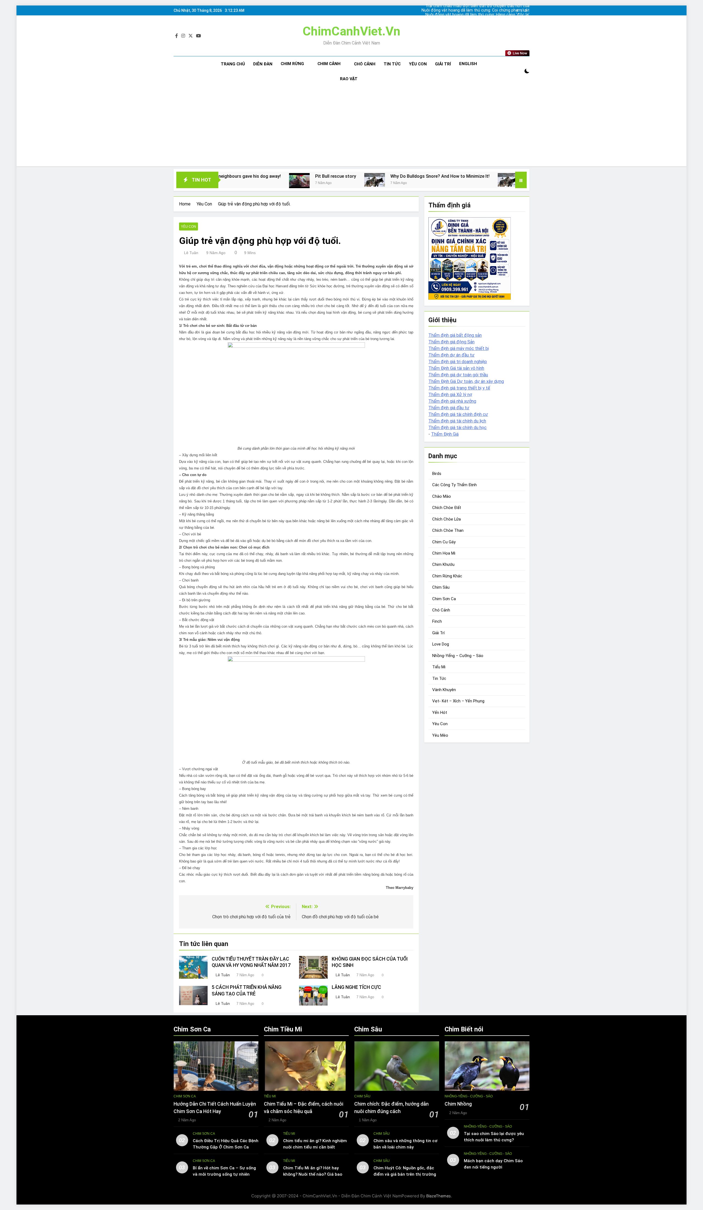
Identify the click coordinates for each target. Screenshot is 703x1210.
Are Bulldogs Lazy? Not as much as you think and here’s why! (508, 176)
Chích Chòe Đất (446, 507)
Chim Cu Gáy (444, 541)
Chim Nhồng (458, 1104)
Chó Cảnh (364, 64)
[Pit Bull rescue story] (223, 181)
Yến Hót (439, 712)
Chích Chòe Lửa (446, 519)
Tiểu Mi (438, 666)
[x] (190, 36)
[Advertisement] (351, 127)
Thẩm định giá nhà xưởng (452, 401)
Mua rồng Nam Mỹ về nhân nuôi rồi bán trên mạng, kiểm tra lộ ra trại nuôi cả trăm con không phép (484, 15)
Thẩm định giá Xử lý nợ (450, 394)
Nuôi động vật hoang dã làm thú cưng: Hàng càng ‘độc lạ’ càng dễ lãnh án (484, 10)
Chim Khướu (443, 564)
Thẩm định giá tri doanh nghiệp (457, 361)
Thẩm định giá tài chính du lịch (457, 421)
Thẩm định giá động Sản (451, 341)
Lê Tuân (191, 253)
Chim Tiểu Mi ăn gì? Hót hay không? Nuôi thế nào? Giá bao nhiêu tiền (312, 1174)
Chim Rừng (292, 63)
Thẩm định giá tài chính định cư (458, 414)
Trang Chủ (233, 64)
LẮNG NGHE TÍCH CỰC (356, 987)
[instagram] (183, 36)
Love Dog (440, 644)
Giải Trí (443, 64)
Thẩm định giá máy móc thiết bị (458, 348)
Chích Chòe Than (448, 530)
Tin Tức (392, 64)
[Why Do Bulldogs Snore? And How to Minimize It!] (298, 180)
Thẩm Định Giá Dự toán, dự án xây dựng (466, 381)
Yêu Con (418, 64)
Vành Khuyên (444, 689)
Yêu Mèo (440, 735)
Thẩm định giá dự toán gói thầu (458, 374)
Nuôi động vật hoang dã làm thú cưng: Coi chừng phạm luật (485, 6)
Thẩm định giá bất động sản (455, 335)
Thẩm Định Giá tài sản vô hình (456, 368)
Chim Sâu (441, 587)
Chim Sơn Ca (444, 598)
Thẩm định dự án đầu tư (451, 355)
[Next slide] (525, 10)
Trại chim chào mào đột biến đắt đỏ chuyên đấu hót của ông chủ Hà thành (484, 19)
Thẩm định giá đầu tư (448, 407)
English (468, 63)
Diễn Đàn (262, 64)
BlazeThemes (438, 1196)
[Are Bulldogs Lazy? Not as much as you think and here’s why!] (431, 180)
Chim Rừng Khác (447, 576)
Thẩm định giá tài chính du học (457, 427)
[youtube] (198, 36)
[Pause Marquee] (521, 180)
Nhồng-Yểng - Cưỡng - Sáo (469, 1096)
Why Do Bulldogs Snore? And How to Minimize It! (363, 176)
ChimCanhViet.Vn (351, 31)
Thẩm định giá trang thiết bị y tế (459, 388)
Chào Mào (441, 496)
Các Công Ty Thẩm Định (454, 484)
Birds (436, 473)
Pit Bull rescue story (259, 176)
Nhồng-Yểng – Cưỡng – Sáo (457, 655)
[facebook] (177, 36)
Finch (437, 621)
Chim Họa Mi (443, 553)
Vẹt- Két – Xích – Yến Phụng (458, 701)
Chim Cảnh (329, 63)
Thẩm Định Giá (445, 434)
